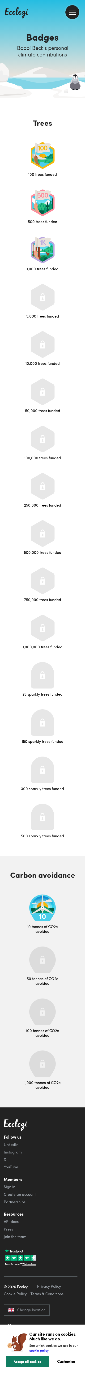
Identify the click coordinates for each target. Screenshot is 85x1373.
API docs (11, 1221)
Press (8, 1229)
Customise (66, 1361)
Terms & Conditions (47, 1293)
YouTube (11, 1167)
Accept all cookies (27, 1361)
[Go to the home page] (16, 13)
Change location (31, 1310)
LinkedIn (11, 1144)
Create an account (20, 1194)
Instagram (13, 1152)
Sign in (9, 1186)
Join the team (15, 1236)
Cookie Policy (15, 1293)
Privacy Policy (49, 1286)
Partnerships (15, 1202)
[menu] (72, 12)
